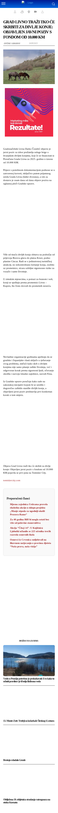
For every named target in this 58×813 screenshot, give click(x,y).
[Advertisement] (29, 219)
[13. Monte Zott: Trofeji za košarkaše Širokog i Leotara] (29, 702)
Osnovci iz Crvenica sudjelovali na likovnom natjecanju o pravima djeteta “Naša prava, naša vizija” (30, 543)
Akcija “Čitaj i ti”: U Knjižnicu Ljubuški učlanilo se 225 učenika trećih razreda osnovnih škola (30, 531)
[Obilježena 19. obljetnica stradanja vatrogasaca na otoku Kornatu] (29, 781)
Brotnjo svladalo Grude (14, 760)
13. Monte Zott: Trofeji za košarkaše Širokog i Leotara (28, 720)
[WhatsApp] (40, 625)
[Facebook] (18, 625)
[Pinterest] (32, 625)
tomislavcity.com (11, 480)
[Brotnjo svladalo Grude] (29, 742)
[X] (25, 625)
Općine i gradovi (12, 43)
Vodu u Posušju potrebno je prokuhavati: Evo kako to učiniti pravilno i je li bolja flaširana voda (28, 680)
